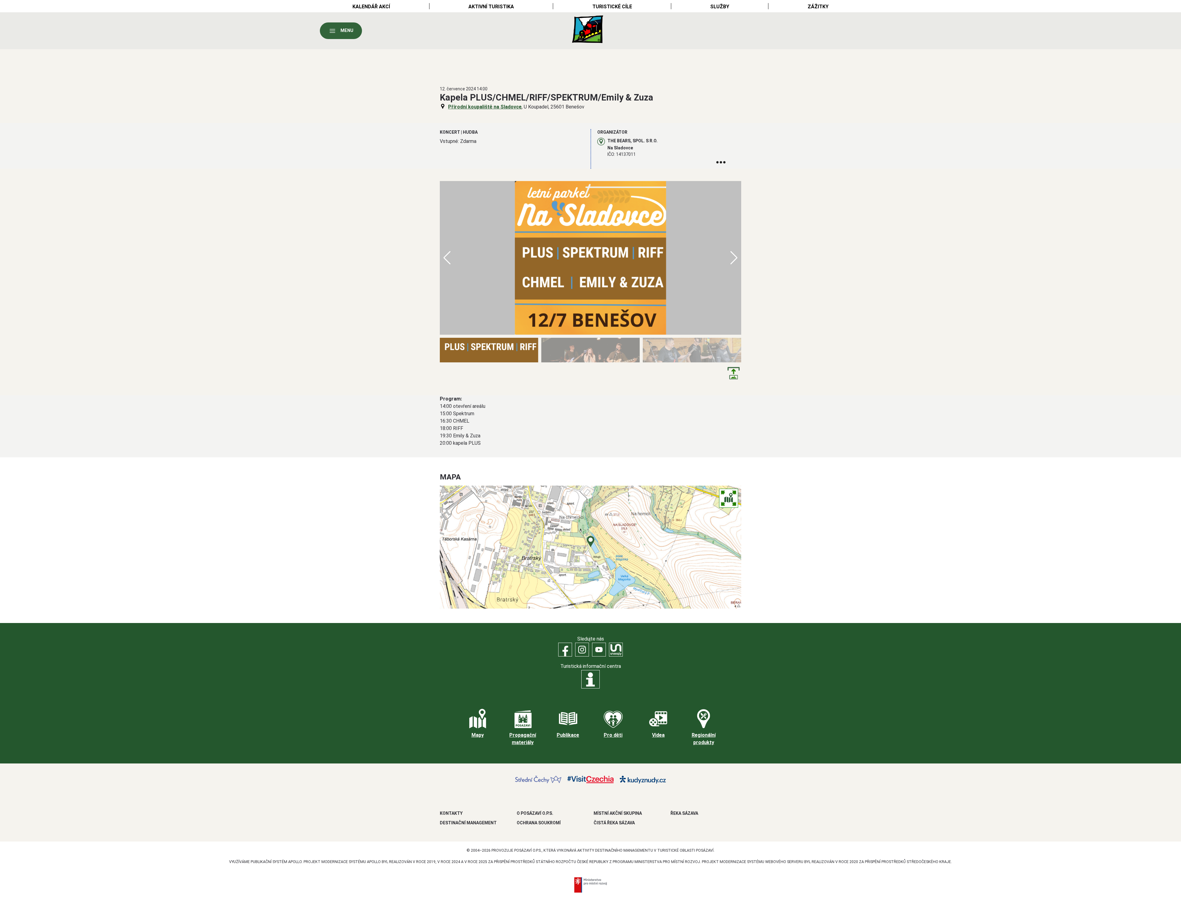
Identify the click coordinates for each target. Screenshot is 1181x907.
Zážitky (818, 7)
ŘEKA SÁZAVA (684, 813)
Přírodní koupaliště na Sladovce (485, 107)
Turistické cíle (612, 7)
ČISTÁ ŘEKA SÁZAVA (614, 822)
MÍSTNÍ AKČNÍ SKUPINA (618, 813)
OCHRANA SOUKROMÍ (539, 822)
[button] (734, 258)
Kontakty (451, 813)
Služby (719, 7)
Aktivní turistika (491, 7)
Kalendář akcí (371, 7)
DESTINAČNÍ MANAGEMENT (468, 822)
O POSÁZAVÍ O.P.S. (535, 813)
